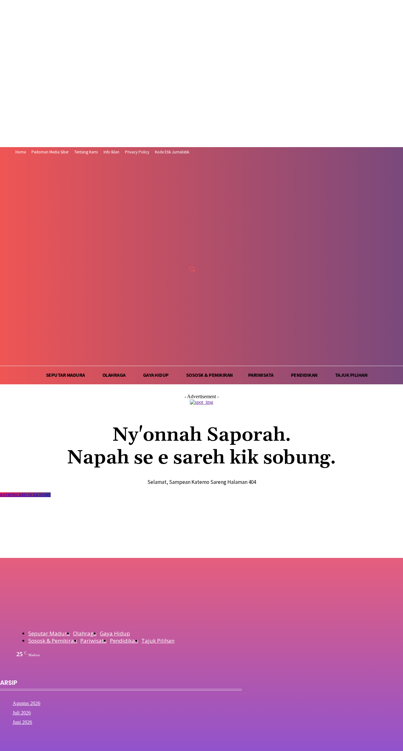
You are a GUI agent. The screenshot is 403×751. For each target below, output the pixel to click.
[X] (182, 254)
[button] (192, 268)
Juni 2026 (22, 722)
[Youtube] (194, 254)
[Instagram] (170, 254)
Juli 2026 (22, 712)
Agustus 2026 (26, 703)
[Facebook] (158, 254)
